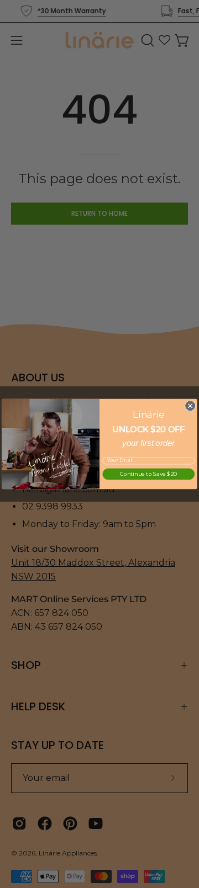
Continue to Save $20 (148, 474)
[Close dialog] (190, 406)
